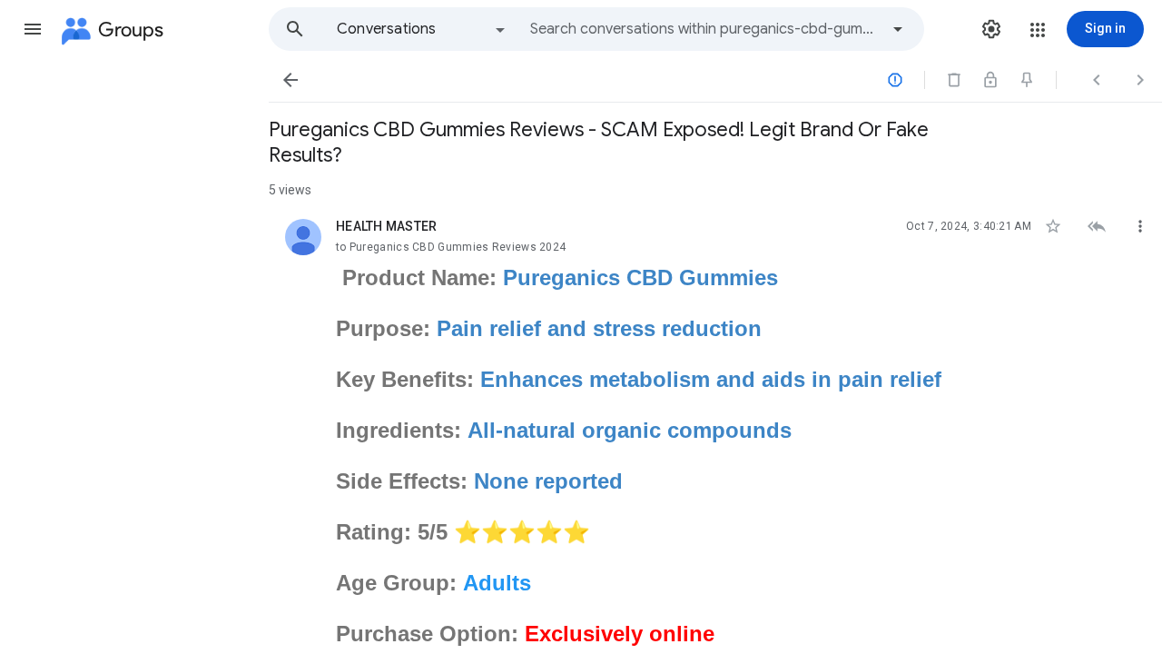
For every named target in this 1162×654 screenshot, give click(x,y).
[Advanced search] (897, 29)
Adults (497, 582)
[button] (32, 29)
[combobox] (704, 29)
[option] (422, 29)
